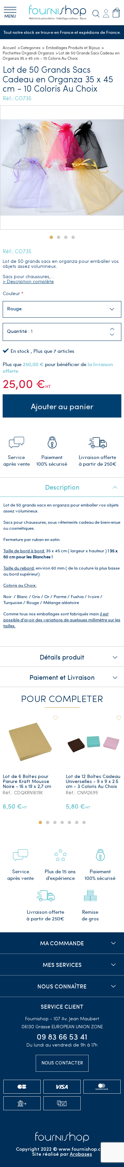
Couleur (11, 293)
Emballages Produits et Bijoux (73, 47)
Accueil (9, 47)
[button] (112, 335)
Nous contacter (62, 1063)
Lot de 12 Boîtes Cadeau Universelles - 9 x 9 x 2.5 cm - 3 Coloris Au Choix (93, 781)
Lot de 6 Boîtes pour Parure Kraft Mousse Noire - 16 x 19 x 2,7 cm (27, 781)
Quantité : (18, 331)
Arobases (81, 1154)
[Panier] (116, 13)
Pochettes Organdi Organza (28, 52)
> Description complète (28, 281)
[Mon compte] (106, 13)
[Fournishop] (62, 12)
